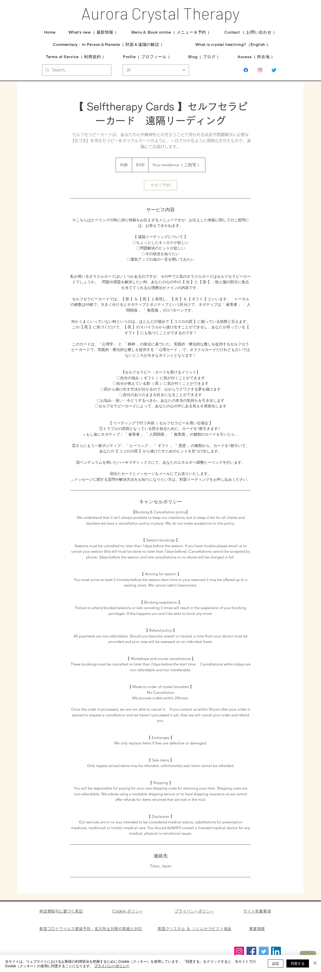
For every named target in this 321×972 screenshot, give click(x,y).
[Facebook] (251, 951)
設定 (275, 963)
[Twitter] (264, 951)
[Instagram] (260, 70)
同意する (298, 963)
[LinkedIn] (276, 951)
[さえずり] (274, 70)
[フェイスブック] (246, 70)
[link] (160, 185)
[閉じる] (315, 963)
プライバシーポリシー (111, 965)
